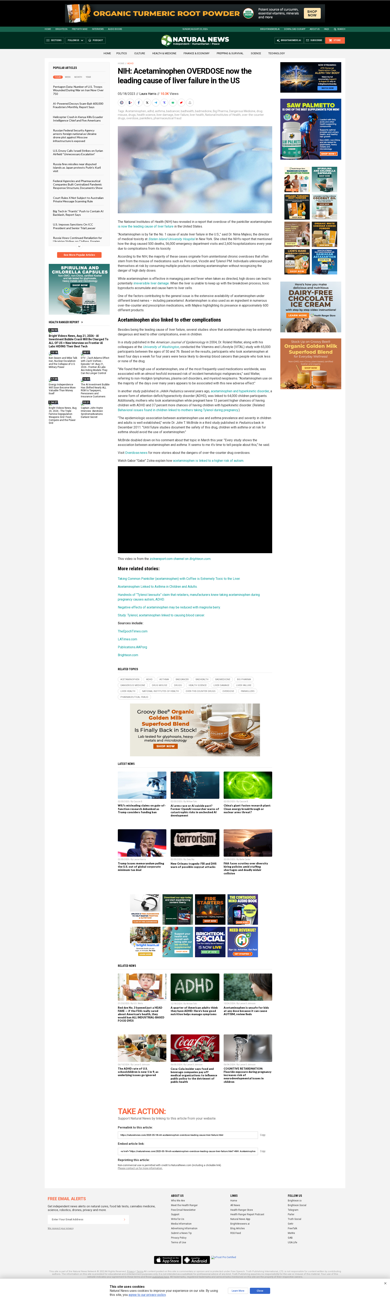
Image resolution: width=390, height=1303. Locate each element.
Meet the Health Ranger (184, 1205)
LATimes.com (127, 639)
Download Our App (294, 29)
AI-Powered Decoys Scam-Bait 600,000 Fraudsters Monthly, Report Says (78, 105)
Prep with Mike (80, 29)
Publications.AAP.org (132, 647)
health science (146, 114)
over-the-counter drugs (201, 691)
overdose (132, 118)
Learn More (238, 1290)
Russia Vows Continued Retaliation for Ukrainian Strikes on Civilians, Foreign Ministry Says (77, 241)
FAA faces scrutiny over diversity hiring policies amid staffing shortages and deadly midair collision (246, 868)
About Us (315, 29)
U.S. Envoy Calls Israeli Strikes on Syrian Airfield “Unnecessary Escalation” (78, 152)
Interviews (98, 29)
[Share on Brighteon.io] (130, 102)
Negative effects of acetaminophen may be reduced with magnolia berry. (169, 607)
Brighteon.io (294, 1200)
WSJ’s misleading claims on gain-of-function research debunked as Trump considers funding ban (142, 809)
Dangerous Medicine (242, 111)
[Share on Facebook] (139, 102)
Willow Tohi (191, 801)
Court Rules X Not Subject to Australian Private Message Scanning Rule (78, 199)
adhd (150, 111)
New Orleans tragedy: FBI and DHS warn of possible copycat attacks (194, 865)
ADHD (130, 63)
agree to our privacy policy (147, 1295)
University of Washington (161, 347)
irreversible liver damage (151, 283)
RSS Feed (235, 1233)
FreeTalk (292, 1228)
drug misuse (159, 685)
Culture (139, 53)
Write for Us (177, 1219)
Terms (139, 1271)
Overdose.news (136, 453)
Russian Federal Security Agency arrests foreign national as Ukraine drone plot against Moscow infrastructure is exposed (74, 135)
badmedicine (203, 111)
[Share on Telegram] (156, 102)
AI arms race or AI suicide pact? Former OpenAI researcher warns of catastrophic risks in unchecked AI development (195, 810)
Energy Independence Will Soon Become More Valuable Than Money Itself (62, 389)
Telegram (293, 1210)
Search (341, 29)
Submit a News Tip (181, 1233)
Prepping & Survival (230, 53)
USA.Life (292, 1242)
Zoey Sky (190, 859)
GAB (290, 1237)
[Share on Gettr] (182, 102)
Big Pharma (220, 111)
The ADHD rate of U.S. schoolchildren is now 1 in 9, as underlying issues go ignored (138, 1072)
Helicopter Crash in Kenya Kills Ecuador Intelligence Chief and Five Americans (78, 118)
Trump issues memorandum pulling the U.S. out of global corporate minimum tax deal (141, 867)
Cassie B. (138, 801)
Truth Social (294, 1219)
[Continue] (124, 1219)
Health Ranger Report (64, 322)
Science (256, 53)
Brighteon (61, 29)
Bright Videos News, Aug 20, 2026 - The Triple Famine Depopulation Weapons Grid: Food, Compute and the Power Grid (63, 415)
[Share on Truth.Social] (164, 102)
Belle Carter (244, 859)
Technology (276, 53)
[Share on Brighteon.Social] (122, 102)
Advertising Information (184, 1228)
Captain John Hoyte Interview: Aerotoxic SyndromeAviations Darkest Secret (92, 412)
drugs (132, 114)
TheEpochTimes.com (132, 631)
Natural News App (240, 1219)
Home (48, 29)
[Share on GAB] (173, 102)
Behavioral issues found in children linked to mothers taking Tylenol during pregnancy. (178, 410)
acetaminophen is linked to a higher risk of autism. (208, 461)
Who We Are (178, 1200)
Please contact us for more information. (140, 1168)
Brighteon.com (128, 655)
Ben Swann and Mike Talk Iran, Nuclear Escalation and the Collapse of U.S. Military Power (63, 363)
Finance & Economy (196, 53)
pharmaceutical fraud (167, 118)
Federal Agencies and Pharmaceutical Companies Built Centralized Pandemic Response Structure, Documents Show (78, 184)
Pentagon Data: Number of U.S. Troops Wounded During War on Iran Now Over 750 (78, 90)
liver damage (165, 114)
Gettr (290, 1223)
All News (235, 1205)
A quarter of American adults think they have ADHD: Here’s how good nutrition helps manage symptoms (194, 1011)
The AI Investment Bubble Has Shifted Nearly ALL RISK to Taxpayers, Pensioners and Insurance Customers (95, 390)
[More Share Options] (190, 102)
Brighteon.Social (297, 1205)
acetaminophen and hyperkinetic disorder (240, 391)
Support (175, 1214)
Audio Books (115, 29)
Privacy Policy (178, 1237)
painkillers (146, 118)
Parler (291, 1214)
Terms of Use (178, 1242)
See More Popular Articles (79, 255)
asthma (160, 111)
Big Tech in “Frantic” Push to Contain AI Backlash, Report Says (78, 212)
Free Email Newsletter (183, 1210)
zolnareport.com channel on (180, 559)
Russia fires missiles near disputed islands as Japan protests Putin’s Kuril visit (77, 167)
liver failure (181, 114)
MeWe (291, 1233)
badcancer (173, 111)
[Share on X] (147, 102)
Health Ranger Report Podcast (247, 1214)
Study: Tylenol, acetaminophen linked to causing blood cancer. (161, 615)
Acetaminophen (135, 111)
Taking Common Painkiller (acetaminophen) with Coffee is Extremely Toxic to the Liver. (179, 579)
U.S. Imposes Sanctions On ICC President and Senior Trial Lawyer (74, 226)
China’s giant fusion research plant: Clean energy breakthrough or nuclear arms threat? (247, 809)
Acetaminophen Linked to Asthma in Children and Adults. (157, 587)
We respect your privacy (61, 1228)
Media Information (181, 1223)
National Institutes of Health (223, 114)
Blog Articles (237, 1228)
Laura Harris (147, 94)
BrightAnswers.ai (270, 29)
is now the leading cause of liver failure (145, 226)
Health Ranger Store (241, 1210)
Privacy (131, 1271)
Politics (121, 53)
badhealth (187, 111)
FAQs (326, 29)
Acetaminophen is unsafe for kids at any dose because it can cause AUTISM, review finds (246, 1011)
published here (160, 1277)
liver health (197, 114)
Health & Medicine (164, 53)
